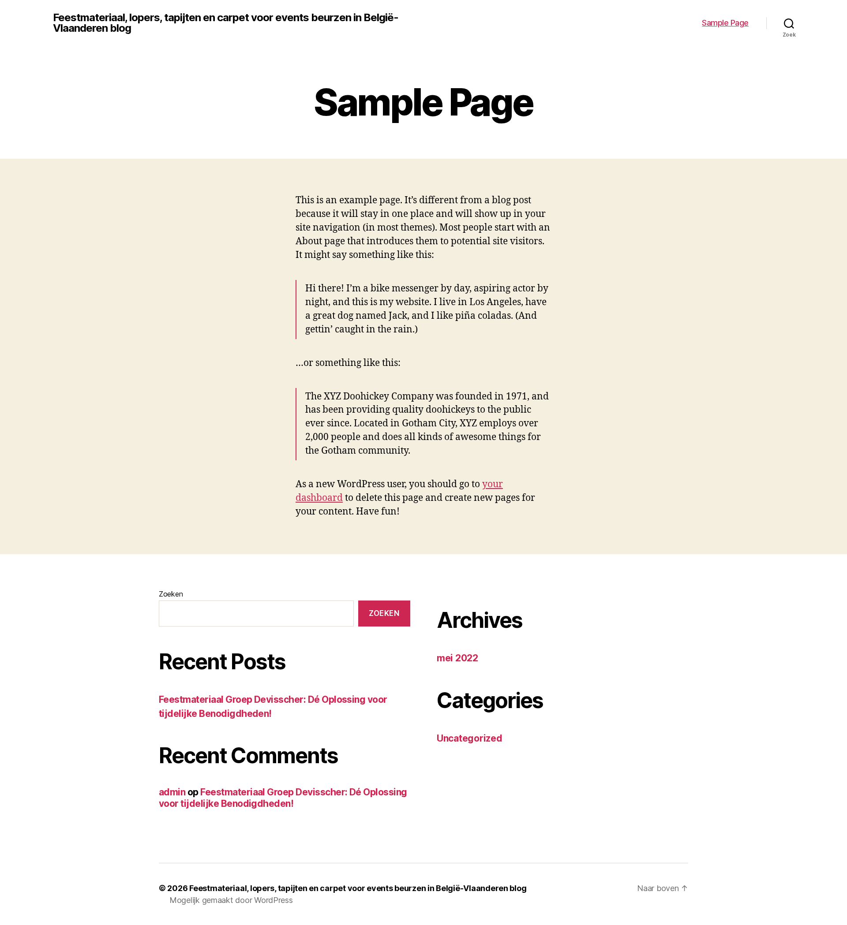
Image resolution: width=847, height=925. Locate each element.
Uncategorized (469, 738)
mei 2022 (457, 658)
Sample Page (725, 22)
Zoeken (171, 593)
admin (172, 792)
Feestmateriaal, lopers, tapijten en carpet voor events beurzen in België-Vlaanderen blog (225, 23)
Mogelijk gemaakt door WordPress (231, 900)
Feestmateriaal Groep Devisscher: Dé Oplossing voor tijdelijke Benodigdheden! (283, 798)
